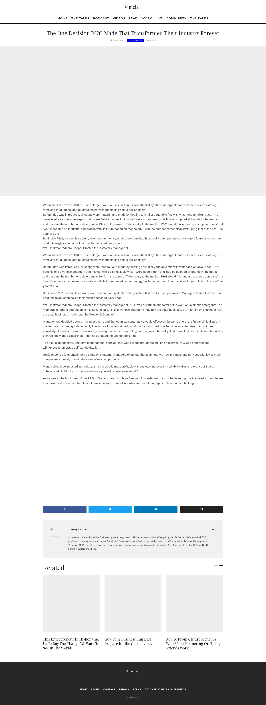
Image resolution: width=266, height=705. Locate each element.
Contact (109, 689)
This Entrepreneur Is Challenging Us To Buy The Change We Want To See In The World (71, 643)
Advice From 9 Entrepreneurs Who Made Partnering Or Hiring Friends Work (193, 643)
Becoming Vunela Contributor (165, 689)
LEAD (133, 18)
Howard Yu (119, 40)
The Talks (80, 18)
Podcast (101, 18)
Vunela (132, 7)
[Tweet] (110, 509)
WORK (146, 18)
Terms (137, 689)
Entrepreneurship (135, 40)
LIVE (159, 18)
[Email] (201, 509)
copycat (107, 383)
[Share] (65, 509)
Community (176, 18)
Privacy (124, 689)
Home (63, 18)
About (95, 689)
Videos (119, 18)
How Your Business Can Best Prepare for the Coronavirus (128, 641)
